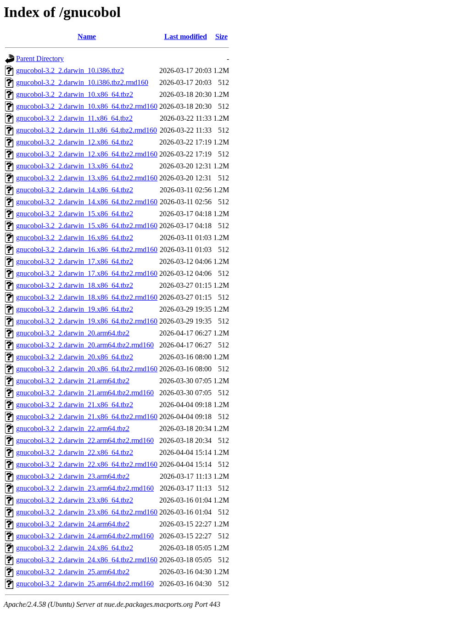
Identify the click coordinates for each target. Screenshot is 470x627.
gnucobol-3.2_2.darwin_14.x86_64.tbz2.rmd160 (86, 202)
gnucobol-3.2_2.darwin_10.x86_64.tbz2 (74, 94)
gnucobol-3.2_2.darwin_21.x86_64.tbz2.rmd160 (86, 416)
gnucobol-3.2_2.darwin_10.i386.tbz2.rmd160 (82, 82)
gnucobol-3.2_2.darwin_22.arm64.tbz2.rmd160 (85, 440)
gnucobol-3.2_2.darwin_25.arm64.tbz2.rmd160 (85, 584)
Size (221, 36)
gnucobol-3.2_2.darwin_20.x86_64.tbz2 (74, 357)
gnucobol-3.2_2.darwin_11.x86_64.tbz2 (74, 118)
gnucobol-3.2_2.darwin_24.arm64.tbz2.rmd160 (85, 536)
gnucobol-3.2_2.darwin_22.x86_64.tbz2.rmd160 (86, 464)
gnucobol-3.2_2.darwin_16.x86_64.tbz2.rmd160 (86, 249)
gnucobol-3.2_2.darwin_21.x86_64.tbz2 (74, 405)
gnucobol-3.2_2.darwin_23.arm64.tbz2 (72, 476)
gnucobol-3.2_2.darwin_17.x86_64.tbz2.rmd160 (86, 273)
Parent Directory (40, 58)
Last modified (185, 36)
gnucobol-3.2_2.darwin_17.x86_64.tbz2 (74, 261)
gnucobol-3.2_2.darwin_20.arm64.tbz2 (72, 333)
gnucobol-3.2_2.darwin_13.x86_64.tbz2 (74, 166)
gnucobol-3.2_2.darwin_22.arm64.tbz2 (72, 428)
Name (87, 36)
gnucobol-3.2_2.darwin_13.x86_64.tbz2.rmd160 (86, 178)
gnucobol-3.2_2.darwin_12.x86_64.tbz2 (74, 142)
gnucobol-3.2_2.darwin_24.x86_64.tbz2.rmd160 (86, 560)
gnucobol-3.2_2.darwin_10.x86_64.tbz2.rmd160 (86, 106)
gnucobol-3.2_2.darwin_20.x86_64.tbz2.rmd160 (86, 369)
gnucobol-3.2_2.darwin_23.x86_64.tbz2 (74, 500)
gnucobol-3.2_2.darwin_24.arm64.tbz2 (72, 524)
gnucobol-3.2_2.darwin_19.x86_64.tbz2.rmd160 (86, 321)
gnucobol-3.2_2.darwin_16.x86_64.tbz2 (74, 237)
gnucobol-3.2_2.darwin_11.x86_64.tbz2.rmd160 (86, 130)
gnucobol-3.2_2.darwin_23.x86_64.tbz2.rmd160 (86, 512)
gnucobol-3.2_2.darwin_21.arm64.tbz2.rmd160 (85, 393)
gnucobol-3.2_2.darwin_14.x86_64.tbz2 (74, 190)
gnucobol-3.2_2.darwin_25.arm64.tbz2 (72, 572)
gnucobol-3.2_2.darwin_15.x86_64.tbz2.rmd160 (86, 226)
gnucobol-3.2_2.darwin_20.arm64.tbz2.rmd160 (85, 345)
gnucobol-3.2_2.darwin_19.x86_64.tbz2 (74, 309)
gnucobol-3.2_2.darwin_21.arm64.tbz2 (72, 381)
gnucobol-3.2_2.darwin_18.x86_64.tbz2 (74, 285)
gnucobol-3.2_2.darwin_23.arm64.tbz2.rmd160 (85, 488)
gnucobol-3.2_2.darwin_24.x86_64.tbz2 (74, 548)
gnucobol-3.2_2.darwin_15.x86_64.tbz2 (74, 214)
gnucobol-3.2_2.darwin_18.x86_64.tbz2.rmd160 (86, 297)
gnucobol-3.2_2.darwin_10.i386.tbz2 (70, 70)
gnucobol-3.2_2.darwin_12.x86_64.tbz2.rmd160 (86, 154)
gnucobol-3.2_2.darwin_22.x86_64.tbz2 (74, 452)
